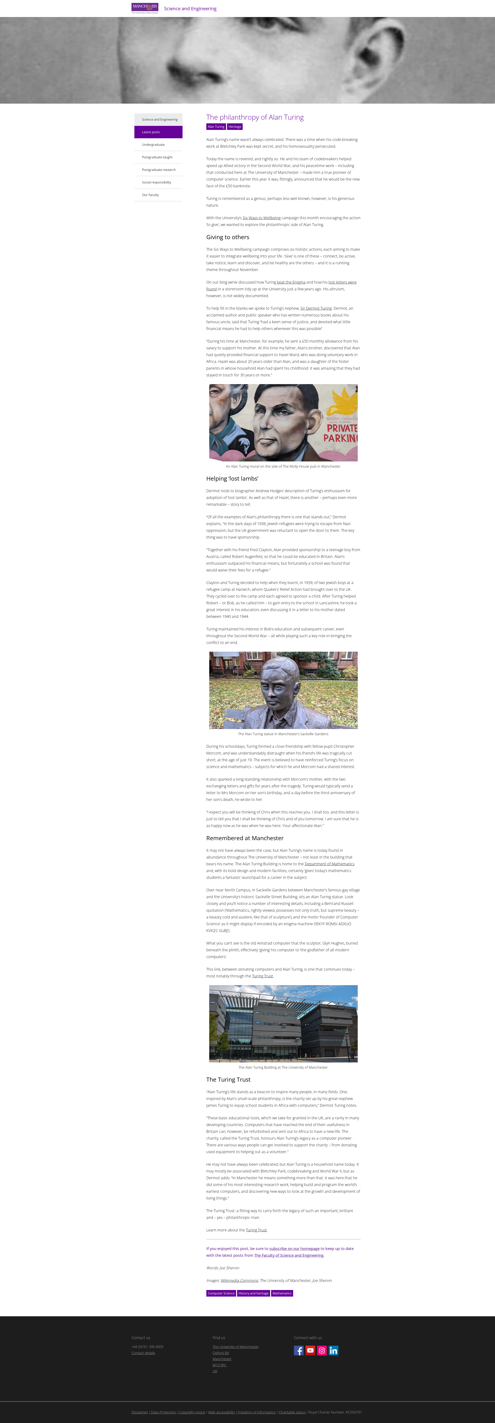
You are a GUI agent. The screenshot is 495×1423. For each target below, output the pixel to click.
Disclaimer (139, 1412)
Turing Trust (262, 976)
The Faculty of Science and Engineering (288, 1255)
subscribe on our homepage (294, 1248)
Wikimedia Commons (239, 1280)
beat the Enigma (291, 282)
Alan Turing (216, 126)
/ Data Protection (162, 1412)
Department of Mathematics (329, 863)
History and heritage (254, 1293)
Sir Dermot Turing (316, 308)
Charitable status (292, 1412)
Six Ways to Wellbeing (262, 217)
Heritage (235, 126)
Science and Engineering (190, 8)
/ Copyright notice (191, 1412)
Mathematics (282, 1293)
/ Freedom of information (256, 1412)
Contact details (143, 1353)
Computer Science (221, 1293)
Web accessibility (221, 1412)
